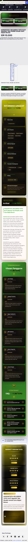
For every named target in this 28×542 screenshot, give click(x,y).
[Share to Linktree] (11, 536)
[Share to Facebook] (7, 536)
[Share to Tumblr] (22, 536)
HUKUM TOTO (6, 216)
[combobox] (12, 2)
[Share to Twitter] (3, 536)
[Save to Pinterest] (15, 536)
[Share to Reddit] (19, 536)
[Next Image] (27, 51)
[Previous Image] (1, 51)
